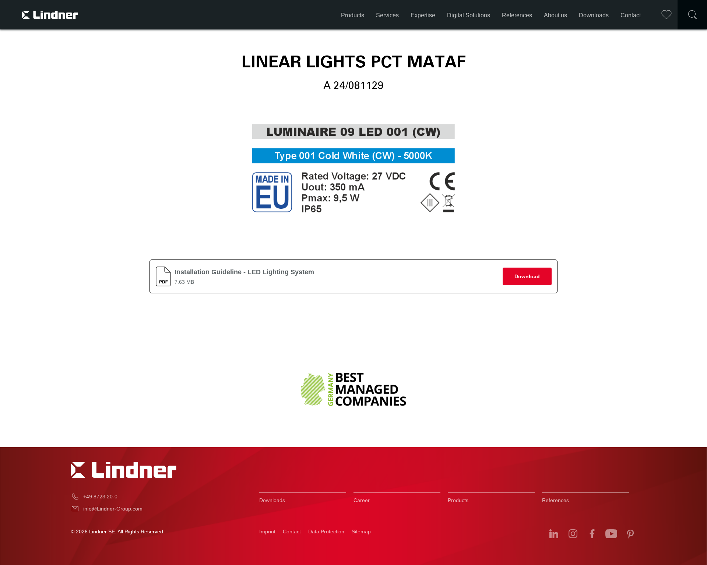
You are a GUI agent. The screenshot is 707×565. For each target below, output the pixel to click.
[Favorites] (666, 14)
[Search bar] (692, 14)
